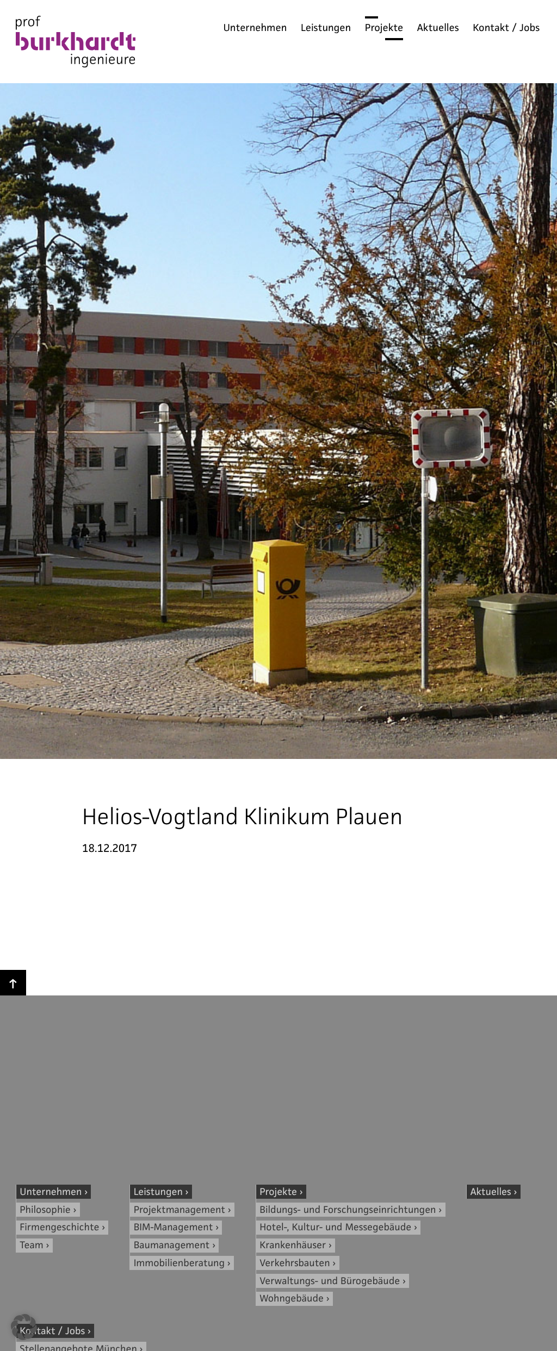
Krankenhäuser (292, 1245)
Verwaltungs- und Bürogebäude (329, 1281)
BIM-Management (173, 1227)
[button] (24, 1327)
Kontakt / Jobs (506, 28)
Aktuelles (438, 28)
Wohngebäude (291, 1298)
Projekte (384, 28)
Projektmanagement (179, 1210)
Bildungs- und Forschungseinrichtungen (347, 1210)
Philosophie (45, 1210)
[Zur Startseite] (75, 44)
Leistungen (326, 28)
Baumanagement (172, 1245)
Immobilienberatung (179, 1263)
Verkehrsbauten (294, 1263)
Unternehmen (255, 28)
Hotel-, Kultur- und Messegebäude (335, 1227)
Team (31, 1245)
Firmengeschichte (59, 1227)
